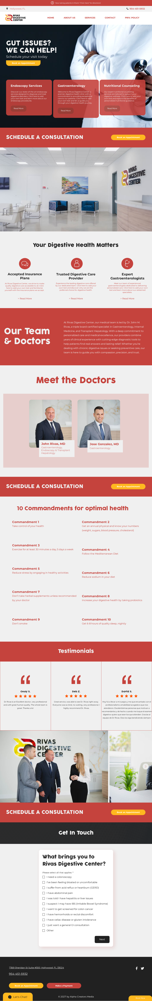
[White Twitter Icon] (142, 968)
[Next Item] (146, 766)
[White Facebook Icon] (136, 968)
